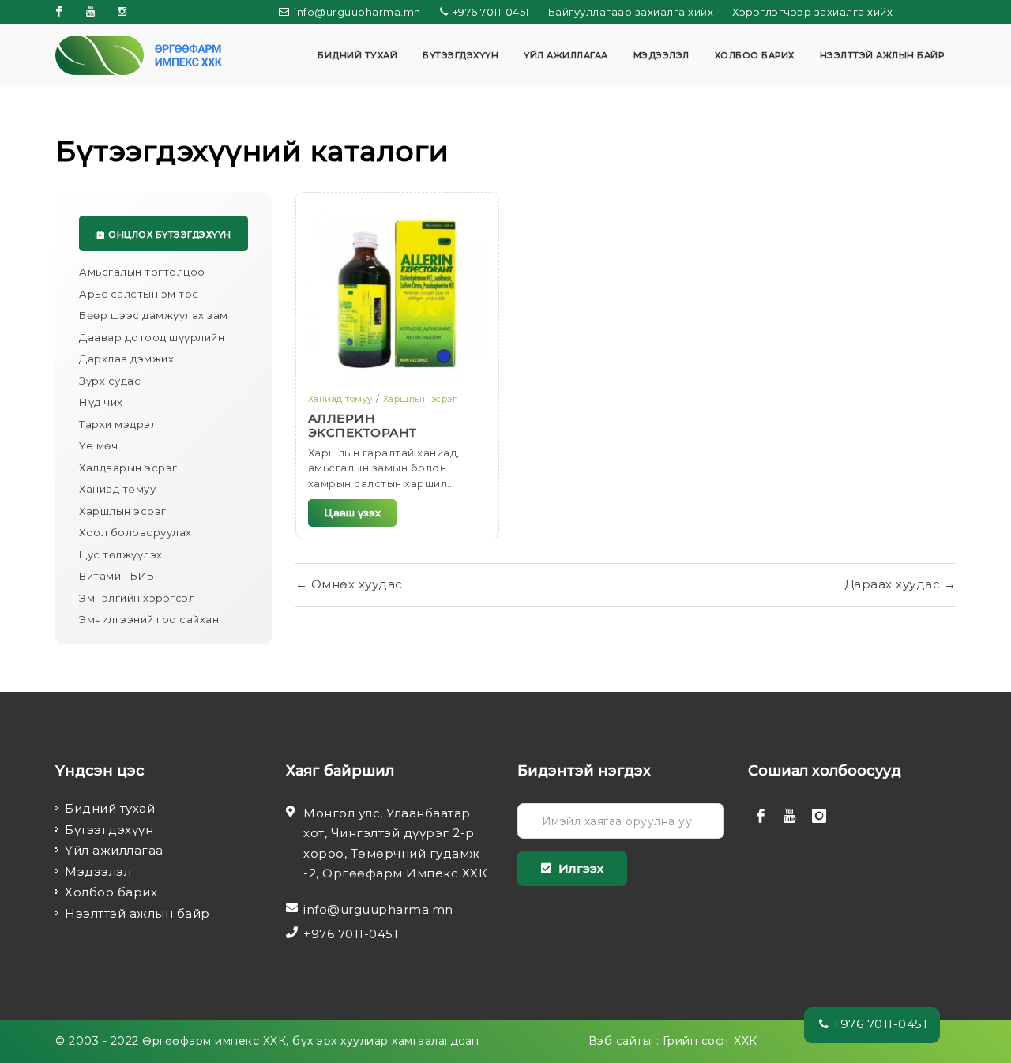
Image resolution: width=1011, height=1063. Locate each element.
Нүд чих (101, 402)
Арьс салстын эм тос (139, 293)
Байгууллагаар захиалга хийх (631, 12)
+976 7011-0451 (489, 12)
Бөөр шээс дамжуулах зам (153, 315)
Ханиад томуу (117, 489)
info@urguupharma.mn (356, 12)
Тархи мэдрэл (118, 424)
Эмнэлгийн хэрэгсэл (137, 598)
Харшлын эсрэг (123, 511)
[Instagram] (122, 12)
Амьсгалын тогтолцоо (142, 271)
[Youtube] (91, 12)
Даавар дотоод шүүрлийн (151, 337)
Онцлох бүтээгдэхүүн (169, 234)
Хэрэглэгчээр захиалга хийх (812, 12)
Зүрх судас (110, 380)
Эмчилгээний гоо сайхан (149, 619)
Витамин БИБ (117, 575)
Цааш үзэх (352, 512)
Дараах (900, 584)
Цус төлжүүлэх (121, 554)
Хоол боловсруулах (135, 532)
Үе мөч (98, 445)
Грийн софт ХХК (710, 1041)
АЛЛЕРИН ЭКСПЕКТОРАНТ (362, 425)
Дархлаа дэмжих (126, 358)
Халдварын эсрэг (128, 467)
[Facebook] (59, 12)
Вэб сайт (615, 1041)
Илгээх (579, 868)
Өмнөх (349, 584)
